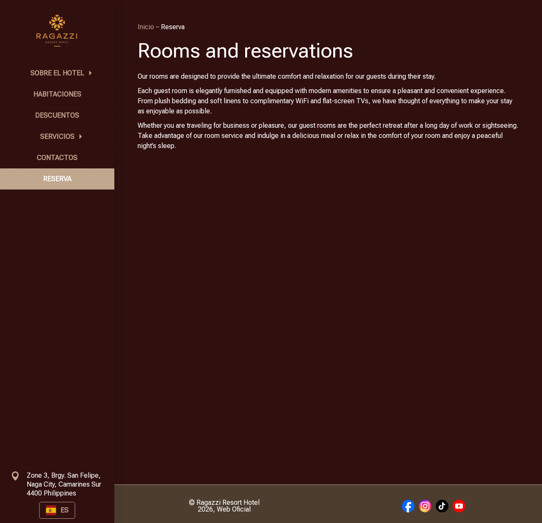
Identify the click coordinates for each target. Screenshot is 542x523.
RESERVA (57, 179)
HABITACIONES (57, 94)
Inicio (147, 27)
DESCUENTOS (57, 115)
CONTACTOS (57, 158)
